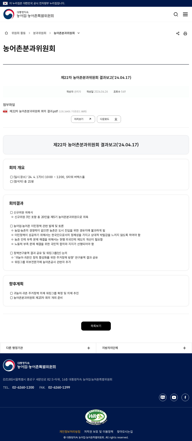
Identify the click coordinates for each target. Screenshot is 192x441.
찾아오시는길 (125, 431)
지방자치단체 (110, 348)
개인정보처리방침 (69, 431)
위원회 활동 (19, 33)
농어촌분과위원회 (64, 33)
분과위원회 (39, 33)
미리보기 (78, 119)
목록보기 (96, 326)
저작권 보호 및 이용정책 (98, 431)
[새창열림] (96, 417)
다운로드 (104, 119)
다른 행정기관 (14, 348)
